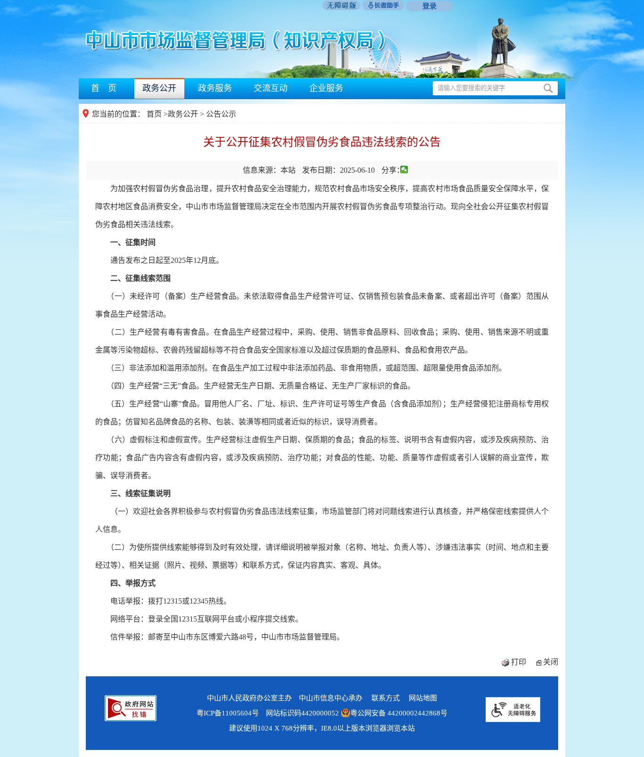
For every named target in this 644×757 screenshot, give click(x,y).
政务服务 (215, 88)
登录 (429, 6)
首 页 (103, 88)
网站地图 (423, 698)
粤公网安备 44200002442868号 (398, 713)
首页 (154, 114)
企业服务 (326, 88)
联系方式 (386, 698)
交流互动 (271, 88)
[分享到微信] (404, 169)
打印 (518, 662)
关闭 (550, 662)
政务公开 (159, 88)
